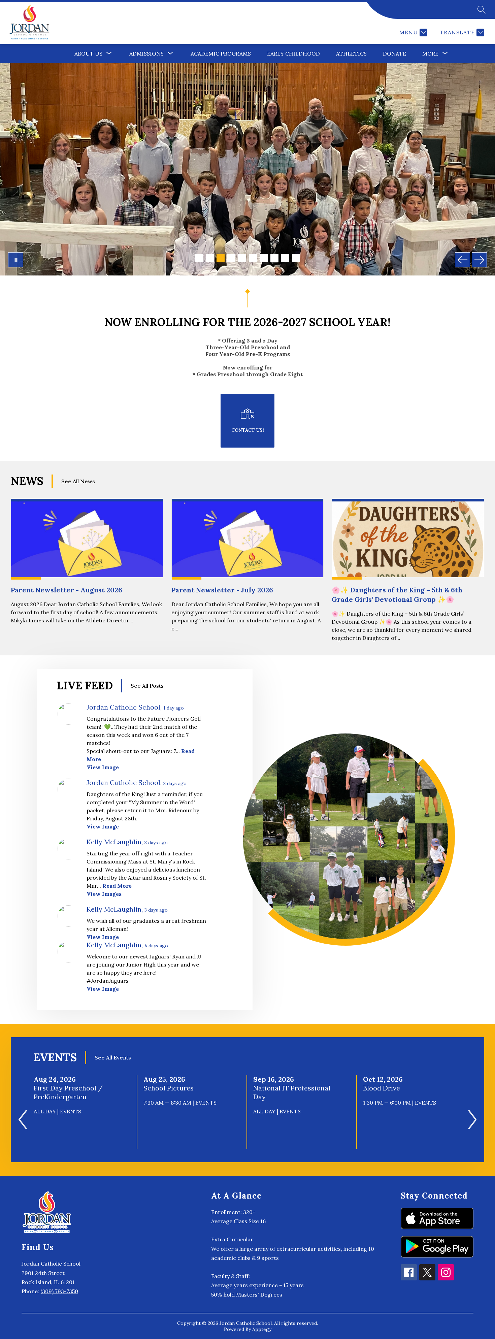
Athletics (351, 53)
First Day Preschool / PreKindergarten (68, 1092)
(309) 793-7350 (59, 1291)
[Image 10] (296, 258)
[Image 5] (242, 258)
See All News (78, 481)
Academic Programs (221, 53)
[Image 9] (285, 258)
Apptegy (261, 1329)
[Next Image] (479, 259)
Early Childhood (293, 53)
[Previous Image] (462, 259)
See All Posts (147, 685)
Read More (117, 885)
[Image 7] (264, 258)
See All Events (113, 1057)
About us (88, 53)
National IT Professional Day (291, 1092)
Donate (394, 53)
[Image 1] (199, 258)
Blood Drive (384, 1088)
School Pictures (170, 1088)
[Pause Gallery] (15, 259)
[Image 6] (253, 258)
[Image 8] (274, 258)
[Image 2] (210, 258)
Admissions (146, 53)
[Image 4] (231, 258)
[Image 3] (221, 258)
